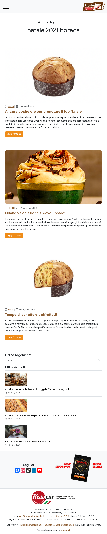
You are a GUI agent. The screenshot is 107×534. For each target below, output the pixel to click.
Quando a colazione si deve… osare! (35, 213)
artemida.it (65, 530)
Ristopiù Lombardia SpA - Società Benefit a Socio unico (46, 525)
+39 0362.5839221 (60, 516)
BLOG (11, 106)
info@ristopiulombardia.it (31, 516)
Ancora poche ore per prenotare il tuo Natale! (43, 111)
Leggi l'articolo (14, 134)
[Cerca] (99, 360)
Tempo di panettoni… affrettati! (31, 314)
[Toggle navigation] (6, 6)
